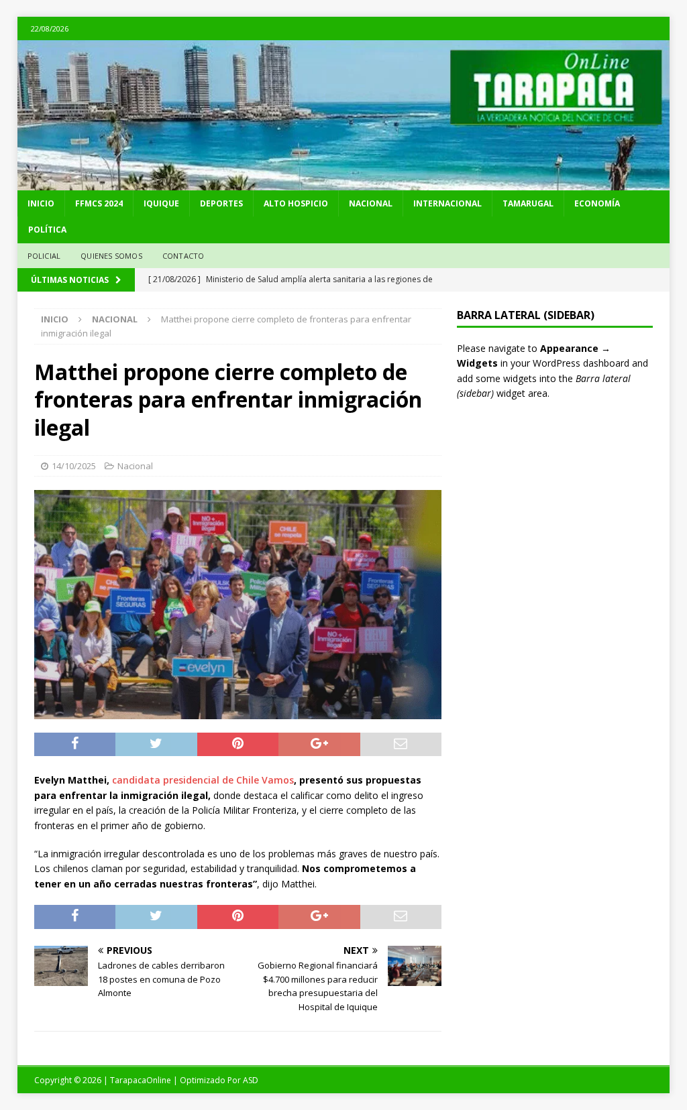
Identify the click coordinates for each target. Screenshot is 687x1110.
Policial (44, 256)
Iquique (161, 203)
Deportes (221, 203)
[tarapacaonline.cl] (343, 182)
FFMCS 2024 (99, 203)
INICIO (41, 203)
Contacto (183, 256)
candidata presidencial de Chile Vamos (203, 780)
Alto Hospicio (296, 203)
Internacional (447, 203)
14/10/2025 (74, 466)
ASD (250, 1080)
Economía (597, 203)
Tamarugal (528, 203)
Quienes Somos (111, 256)
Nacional (370, 203)
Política (47, 229)
